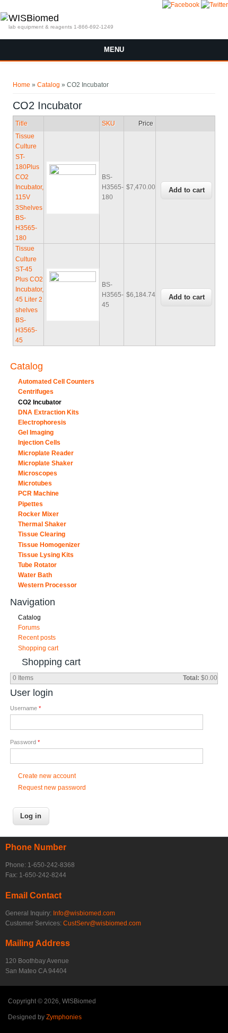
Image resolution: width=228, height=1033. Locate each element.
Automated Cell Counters (56, 381)
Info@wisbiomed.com (84, 913)
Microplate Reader (46, 453)
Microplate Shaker (45, 463)
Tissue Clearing (41, 534)
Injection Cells (39, 442)
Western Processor (47, 585)
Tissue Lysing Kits (46, 555)
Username (25, 708)
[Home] (4, 18)
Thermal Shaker (42, 524)
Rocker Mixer (38, 514)
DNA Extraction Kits (48, 412)
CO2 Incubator (40, 402)
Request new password (52, 787)
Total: (191, 678)
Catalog (48, 85)
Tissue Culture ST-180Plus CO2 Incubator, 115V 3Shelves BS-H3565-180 (29, 187)
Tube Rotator (37, 565)
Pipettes (30, 504)
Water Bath (35, 575)
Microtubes (35, 483)
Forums (29, 627)
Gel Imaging (36, 432)
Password (25, 742)
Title (21, 123)
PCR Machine (38, 493)
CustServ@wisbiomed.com (102, 923)
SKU (108, 123)
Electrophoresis (42, 422)
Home (21, 85)
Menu (114, 50)
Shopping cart (38, 648)
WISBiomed (33, 18)
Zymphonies (64, 1017)
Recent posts (37, 637)
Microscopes (37, 473)
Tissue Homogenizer (49, 545)
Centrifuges (36, 391)
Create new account (47, 776)
